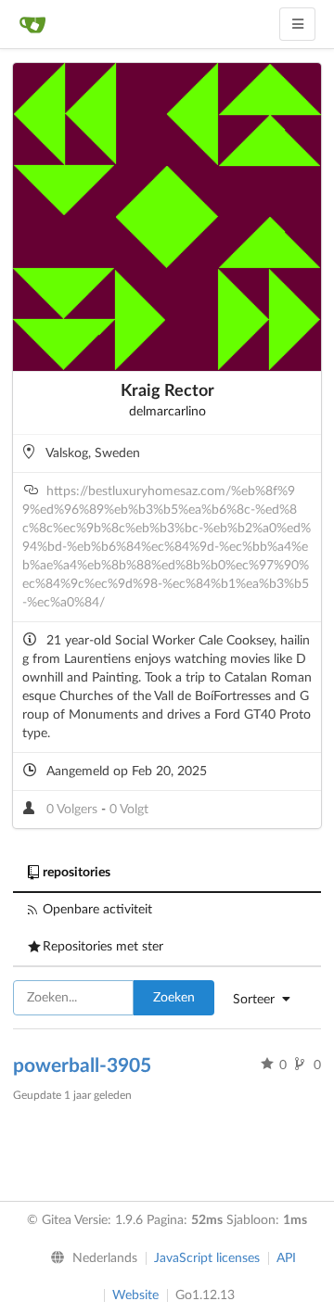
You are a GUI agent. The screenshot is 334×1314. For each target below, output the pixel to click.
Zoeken (174, 997)
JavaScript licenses (207, 1258)
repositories (76, 872)
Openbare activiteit (97, 909)
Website (135, 1295)
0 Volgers (73, 809)
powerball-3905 (82, 1066)
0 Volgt (128, 809)
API (286, 1258)
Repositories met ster (103, 946)
